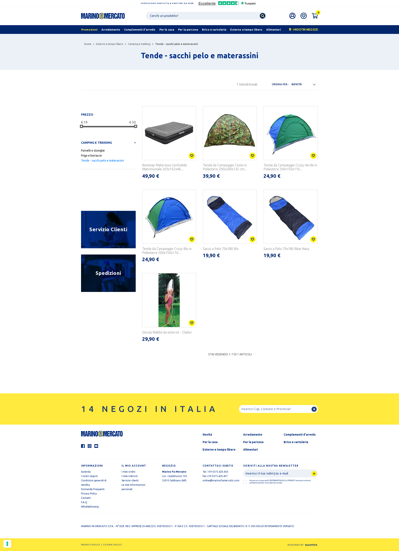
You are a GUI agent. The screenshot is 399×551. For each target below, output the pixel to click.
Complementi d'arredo (300, 434)
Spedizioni (108, 273)
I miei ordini (128, 471)
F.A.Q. (84, 502)
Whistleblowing (90, 506)
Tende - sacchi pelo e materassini (102, 160)
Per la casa (210, 442)
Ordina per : (280, 84)
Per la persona (253, 442)
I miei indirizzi (130, 476)
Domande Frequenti (93, 489)
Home (87, 44)
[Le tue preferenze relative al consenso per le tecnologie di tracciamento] (7, 544)
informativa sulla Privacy (282, 480)
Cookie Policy (112, 545)
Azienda (86, 471)
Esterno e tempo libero (109, 44)
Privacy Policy (89, 493)
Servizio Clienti (108, 229)
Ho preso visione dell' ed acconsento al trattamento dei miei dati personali (280, 481)
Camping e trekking (139, 44)
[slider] (81, 126)
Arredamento (252, 434)
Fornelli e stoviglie (93, 150)
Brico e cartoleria (296, 442)
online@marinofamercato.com (221, 480)
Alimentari (250, 449)
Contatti (86, 498)
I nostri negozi (89, 476)
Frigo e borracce (91, 155)
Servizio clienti (130, 480)
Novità (207, 434)
